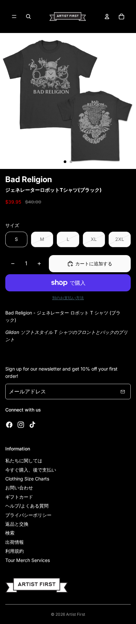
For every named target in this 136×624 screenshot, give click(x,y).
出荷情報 (14, 542)
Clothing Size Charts (27, 478)
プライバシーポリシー (28, 515)
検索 (10, 533)
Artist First (75, 614)
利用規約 (14, 551)
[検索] (28, 16)
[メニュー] (14, 16)
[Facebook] (9, 425)
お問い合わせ (19, 487)
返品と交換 (16, 524)
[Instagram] (21, 425)
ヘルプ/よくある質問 (27, 506)
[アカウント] (107, 16)
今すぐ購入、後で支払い (30, 470)
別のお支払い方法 (68, 298)
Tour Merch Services (27, 560)
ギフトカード (19, 497)
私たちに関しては (23, 460)
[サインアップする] (123, 392)
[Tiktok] (32, 425)
